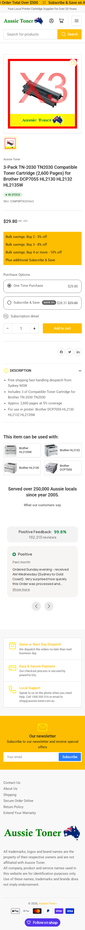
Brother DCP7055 (66, 467)
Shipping (9, 795)
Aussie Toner (11, 159)
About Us (10, 789)
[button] (21, 589)
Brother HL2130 (29, 467)
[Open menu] (77, 21)
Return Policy (13, 807)
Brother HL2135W (25, 450)
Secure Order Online (18, 801)
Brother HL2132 (70, 450)
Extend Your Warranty (19, 813)
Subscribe (69, 757)
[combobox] (42, 34)
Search (73, 34)
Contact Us (11, 783)
